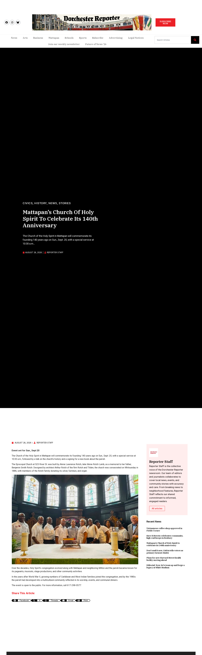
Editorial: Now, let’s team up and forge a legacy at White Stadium (165, 566)
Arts (25, 37)
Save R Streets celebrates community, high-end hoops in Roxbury (164, 537)
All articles (157, 508)
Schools (69, 37)
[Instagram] (12, 22)
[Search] (195, 40)
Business (38, 37)
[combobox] (173, 40)
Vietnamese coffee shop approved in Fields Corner (164, 529)
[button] (21, 600)
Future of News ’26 (95, 44)
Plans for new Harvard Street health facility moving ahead (163, 559)
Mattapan (54, 37)
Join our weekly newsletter (64, 44)
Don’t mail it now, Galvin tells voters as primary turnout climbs (164, 551)
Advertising (116, 37)
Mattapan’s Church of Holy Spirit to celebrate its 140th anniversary (163, 544)
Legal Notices (136, 37)
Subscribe (97, 37)
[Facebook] (6, 22)
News (14, 37)
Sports (83, 37)
